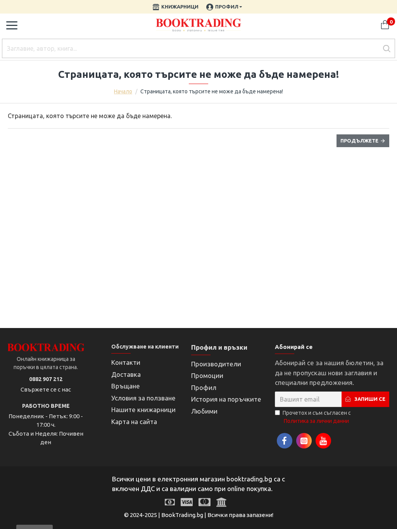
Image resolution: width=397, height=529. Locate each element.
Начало (123, 91)
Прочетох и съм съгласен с (317, 417)
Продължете (359, 140)
